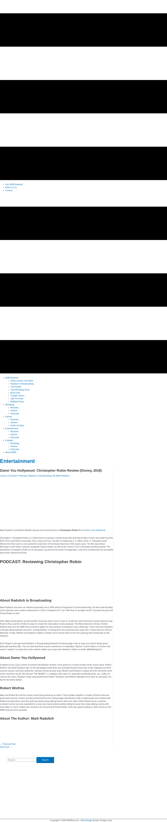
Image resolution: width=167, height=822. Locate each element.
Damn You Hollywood (95, 530)
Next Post (6, 747)
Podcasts (23, 476)
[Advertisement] (47, 200)
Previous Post (8, 744)
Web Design (86, 820)
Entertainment (17, 461)
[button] (11, 378)
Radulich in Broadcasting (40, 476)
